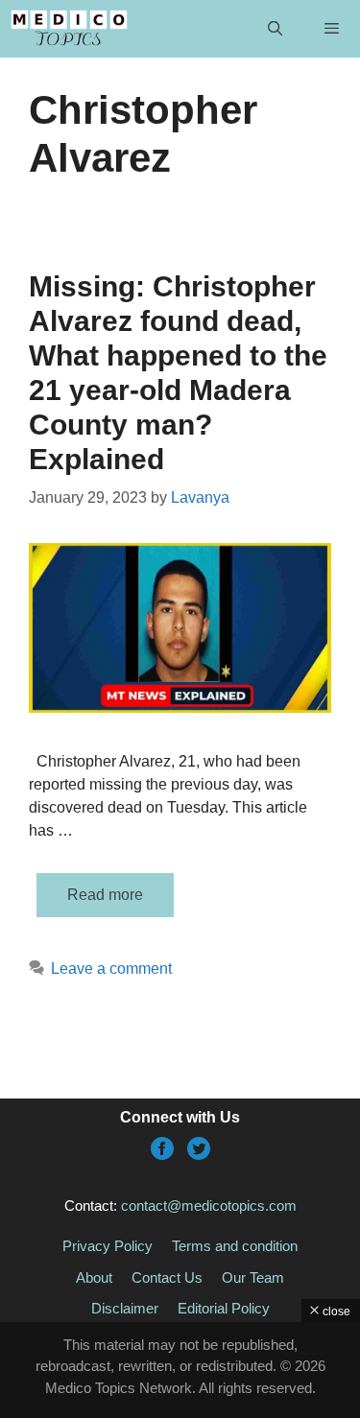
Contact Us (167, 1277)
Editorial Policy (224, 1308)
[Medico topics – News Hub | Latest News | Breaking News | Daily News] (69, 29)
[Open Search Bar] (274, 29)
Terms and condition (235, 1246)
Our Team (253, 1277)
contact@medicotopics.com (209, 1205)
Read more (105, 894)
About (94, 1277)
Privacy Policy (107, 1246)
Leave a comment (111, 968)
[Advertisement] (180, 1370)
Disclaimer (124, 1308)
